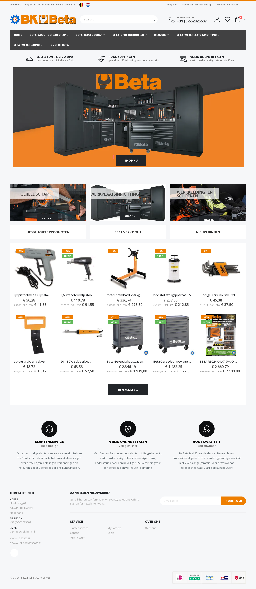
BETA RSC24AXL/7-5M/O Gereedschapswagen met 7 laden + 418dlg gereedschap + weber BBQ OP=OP (219, 361)
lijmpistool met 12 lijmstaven (33, 295)
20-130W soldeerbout (75, 361)
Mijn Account (77, 537)
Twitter (14, 553)
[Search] (153, 19)
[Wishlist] (227, 19)
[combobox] (119, 19)
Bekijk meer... (128, 390)
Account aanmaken (228, 4)
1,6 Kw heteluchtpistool (76, 295)
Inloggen (172, 4)
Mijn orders (114, 528)
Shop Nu (47, 218)
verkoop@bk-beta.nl (22, 531)
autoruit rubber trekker (29, 361)
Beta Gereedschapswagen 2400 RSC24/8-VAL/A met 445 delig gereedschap (126, 361)
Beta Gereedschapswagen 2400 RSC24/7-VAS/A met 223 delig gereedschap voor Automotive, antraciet (172, 361)
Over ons (150, 528)
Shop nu (131, 161)
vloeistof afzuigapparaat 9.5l (172, 295)
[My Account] (217, 19)
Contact (74, 533)
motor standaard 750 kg (123, 295)
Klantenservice (79, 528)
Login (111, 533)
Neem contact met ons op (197, 4)
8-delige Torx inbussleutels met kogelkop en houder (219, 295)
